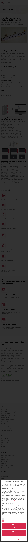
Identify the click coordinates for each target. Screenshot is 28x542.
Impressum (23, 539)
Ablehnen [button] (14, 531)
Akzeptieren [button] (14, 527)
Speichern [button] (14, 524)
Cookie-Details (5, 539)
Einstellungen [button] (21, 502)
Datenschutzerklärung (19, 500)
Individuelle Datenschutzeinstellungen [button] (14, 534)
